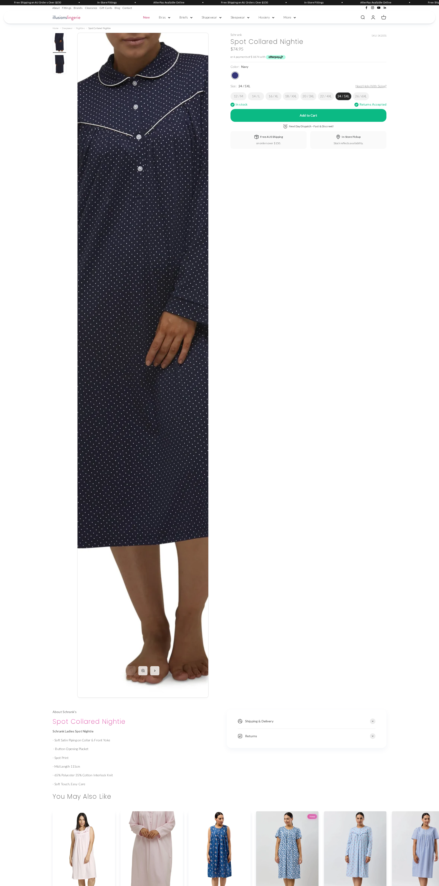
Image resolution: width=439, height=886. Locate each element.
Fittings (66, 8)
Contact (127, 8)
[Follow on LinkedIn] (385, 8)
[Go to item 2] (59, 65)
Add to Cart (308, 115)
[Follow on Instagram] (372, 8)
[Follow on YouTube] (379, 8)
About (56, 8)
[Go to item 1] (59, 43)
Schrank (236, 35)
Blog (117, 8)
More (287, 17)
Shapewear (209, 17)
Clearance (91, 8)
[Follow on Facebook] (366, 8)
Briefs (183, 17)
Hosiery (264, 17)
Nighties (80, 28)
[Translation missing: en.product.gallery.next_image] (154, 670)
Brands (78, 8)
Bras (162, 17)
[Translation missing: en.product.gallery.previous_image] (131, 670)
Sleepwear (238, 17)
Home (56, 28)
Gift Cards (105, 8)
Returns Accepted (372, 104)
